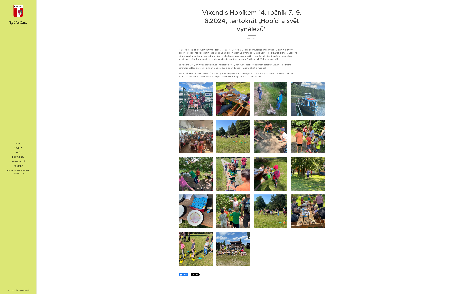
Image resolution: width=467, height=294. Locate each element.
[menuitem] (18, 143)
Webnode (26, 290)
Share (185, 275)
